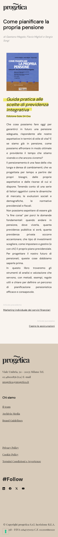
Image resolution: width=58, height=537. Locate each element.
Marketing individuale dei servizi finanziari (26, 310)
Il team (6, 406)
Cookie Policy (10, 454)
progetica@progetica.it (15, 382)
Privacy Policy (10, 447)
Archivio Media (11, 413)
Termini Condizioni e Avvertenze (21, 461)
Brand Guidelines (12, 420)
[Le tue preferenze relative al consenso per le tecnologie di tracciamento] (6, 531)
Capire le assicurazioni (42, 326)
